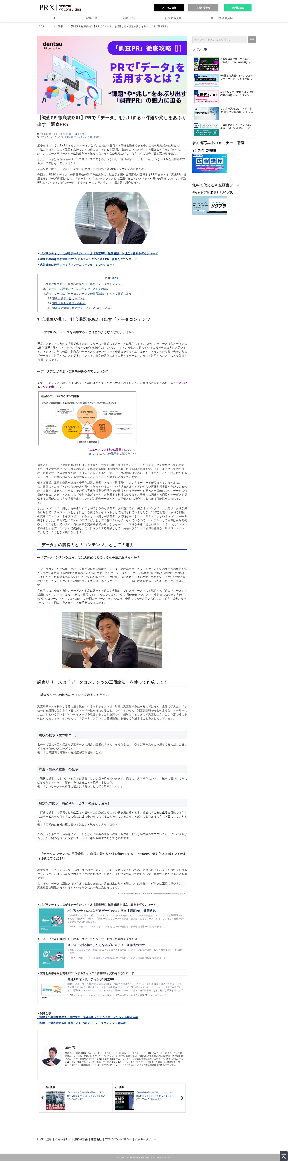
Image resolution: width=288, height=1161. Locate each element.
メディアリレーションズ (51, 137)
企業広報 (68, 137)
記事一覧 (91, 18)
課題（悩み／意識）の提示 (69, 303)
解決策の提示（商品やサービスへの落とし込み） (82, 308)
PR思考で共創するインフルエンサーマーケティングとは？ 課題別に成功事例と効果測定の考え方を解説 (236, 77)
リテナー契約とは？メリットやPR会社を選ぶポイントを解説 (236, 110)
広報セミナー (130, 18)
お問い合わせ (204, 7)
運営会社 (96, 1139)
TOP (57, 18)
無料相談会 (239, 7)
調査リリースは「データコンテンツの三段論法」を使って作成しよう (89, 293)
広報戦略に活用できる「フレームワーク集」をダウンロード (77, 264)
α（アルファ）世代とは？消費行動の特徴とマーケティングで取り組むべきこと (237, 94)
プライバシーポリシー (118, 1139)
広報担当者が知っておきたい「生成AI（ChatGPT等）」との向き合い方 (236, 61)
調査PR (96, 137)
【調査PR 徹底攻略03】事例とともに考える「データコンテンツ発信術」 (82, 1023)
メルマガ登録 (170, 7)
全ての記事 (57, 26)
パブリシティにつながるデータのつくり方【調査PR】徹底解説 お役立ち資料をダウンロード (99, 253)
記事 (113, 453)
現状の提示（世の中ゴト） (69, 298)
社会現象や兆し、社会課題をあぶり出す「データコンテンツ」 (84, 284)
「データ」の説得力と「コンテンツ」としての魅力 (78, 288)
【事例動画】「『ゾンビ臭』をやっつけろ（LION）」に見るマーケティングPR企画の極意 (236, 127)
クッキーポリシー (145, 1139)
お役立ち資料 (173, 18)
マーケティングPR (83, 137)
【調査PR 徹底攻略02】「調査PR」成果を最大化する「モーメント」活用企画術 (87, 1017)
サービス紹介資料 (222, 18)
